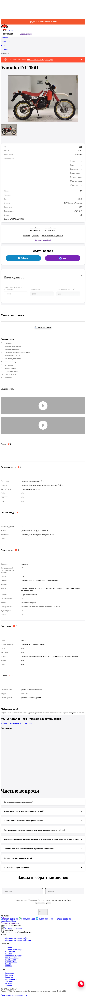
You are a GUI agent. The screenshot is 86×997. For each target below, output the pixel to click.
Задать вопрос (26, 34)
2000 (80, 147)
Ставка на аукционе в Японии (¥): (13, 288)
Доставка (35, 236)
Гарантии (26, 236)
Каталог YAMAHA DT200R (14, 219)
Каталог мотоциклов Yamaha (30, 724)
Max (64, 258)
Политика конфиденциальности (14, 995)
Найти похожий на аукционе (52, 236)
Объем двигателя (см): (65, 289)
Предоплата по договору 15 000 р (43, 22)
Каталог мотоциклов (9, 724)
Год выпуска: (35, 289)
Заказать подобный (43, 240)
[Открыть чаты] (81, 984)
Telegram (25, 258)
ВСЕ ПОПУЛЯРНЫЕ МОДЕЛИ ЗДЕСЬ (40, 60)
